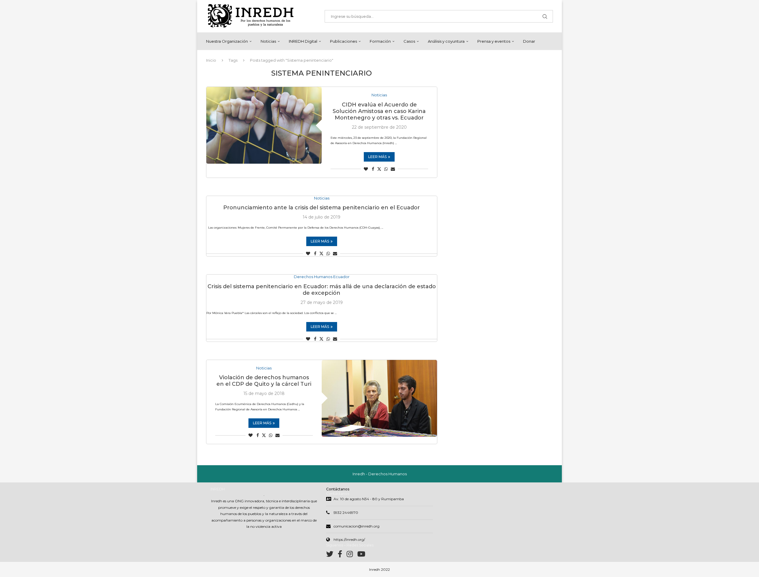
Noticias (268, 41)
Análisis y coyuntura (446, 41)
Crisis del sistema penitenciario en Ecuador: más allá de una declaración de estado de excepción (322, 289)
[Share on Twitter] (379, 169)
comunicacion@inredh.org (357, 526)
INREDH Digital (303, 41)
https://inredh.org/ (349, 539)
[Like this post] (366, 169)
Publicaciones (343, 41)
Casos (409, 41)
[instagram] (352, 555)
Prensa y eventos (493, 41)
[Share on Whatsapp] (386, 169)
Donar (529, 41)
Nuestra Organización (227, 41)
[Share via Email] (393, 169)
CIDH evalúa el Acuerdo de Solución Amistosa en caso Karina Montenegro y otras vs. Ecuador (379, 111)
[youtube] (361, 555)
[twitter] (332, 555)
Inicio (211, 60)
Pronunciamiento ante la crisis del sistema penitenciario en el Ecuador (321, 207)
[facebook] (342, 555)
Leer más (377, 156)
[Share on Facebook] (373, 169)
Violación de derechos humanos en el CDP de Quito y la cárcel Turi (263, 380)
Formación (380, 41)
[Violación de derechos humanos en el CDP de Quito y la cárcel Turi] (379, 398)
